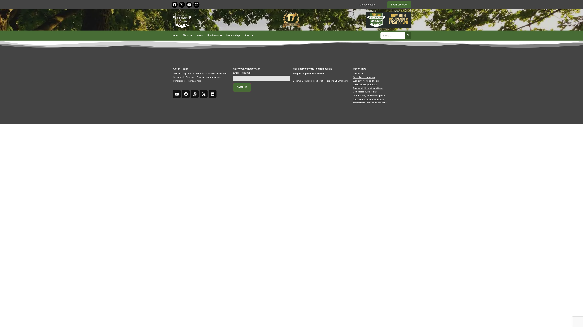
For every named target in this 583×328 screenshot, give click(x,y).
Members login (367, 4)
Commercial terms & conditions (368, 88)
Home (175, 35)
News (200, 35)
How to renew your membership (368, 99)
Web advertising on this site (366, 81)
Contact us (358, 73)
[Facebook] (175, 5)
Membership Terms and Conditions (370, 102)
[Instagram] (196, 5)
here (199, 81)
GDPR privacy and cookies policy (369, 95)
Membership (233, 35)
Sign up (242, 87)
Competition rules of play (365, 92)
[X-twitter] (182, 5)
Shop (247, 35)
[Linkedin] (212, 94)
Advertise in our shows (364, 77)
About (186, 35)
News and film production (365, 84)
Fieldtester (213, 35)
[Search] (408, 35)
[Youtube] (189, 5)
